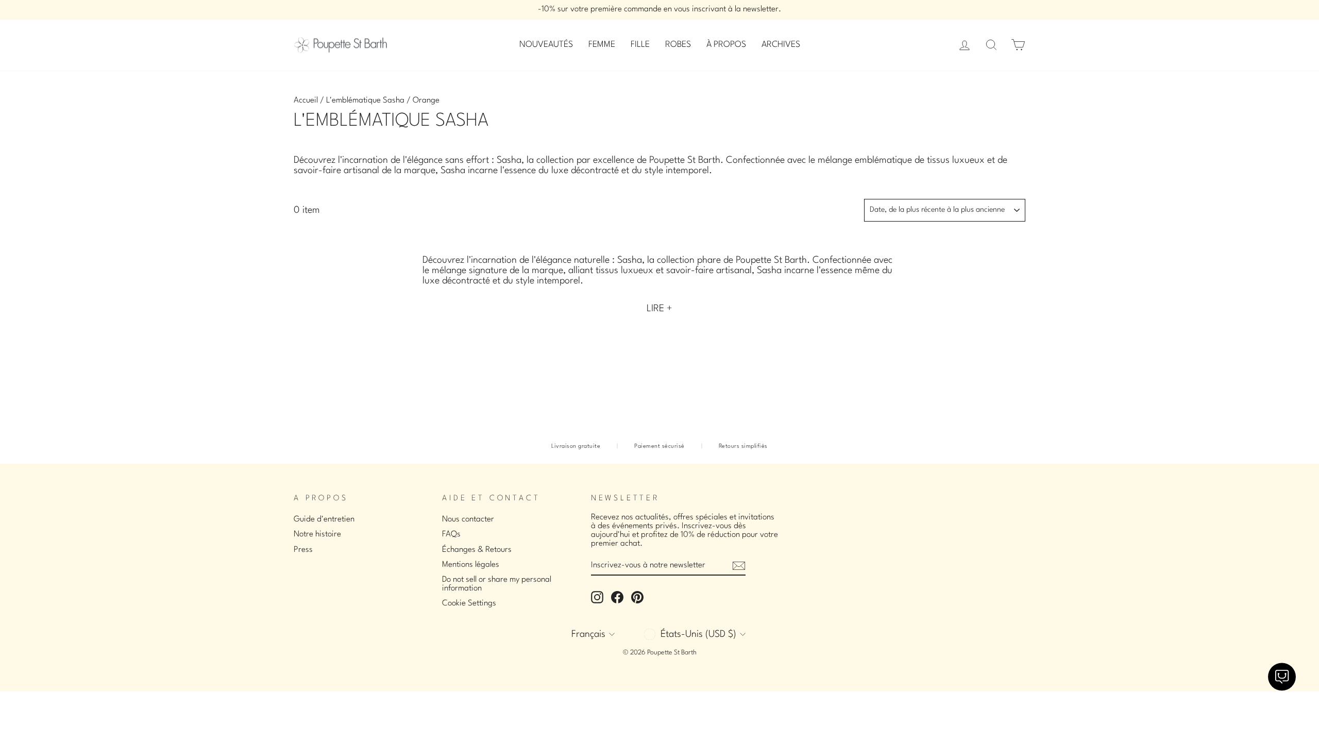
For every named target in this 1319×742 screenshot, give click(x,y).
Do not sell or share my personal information (496, 584)
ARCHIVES (781, 44)
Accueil (306, 100)
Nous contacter (468, 519)
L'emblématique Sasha (365, 100)
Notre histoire (317, 534)
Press (303, 550)
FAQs (451, 534)
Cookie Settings (469, 603)
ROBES (678, 44)
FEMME (601, 44)
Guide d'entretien (324, 519)
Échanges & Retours (477, 550)
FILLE (640, 44)
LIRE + (659, 308)
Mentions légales (470, 565)
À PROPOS (726, 44)
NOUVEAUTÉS (546, 44)
